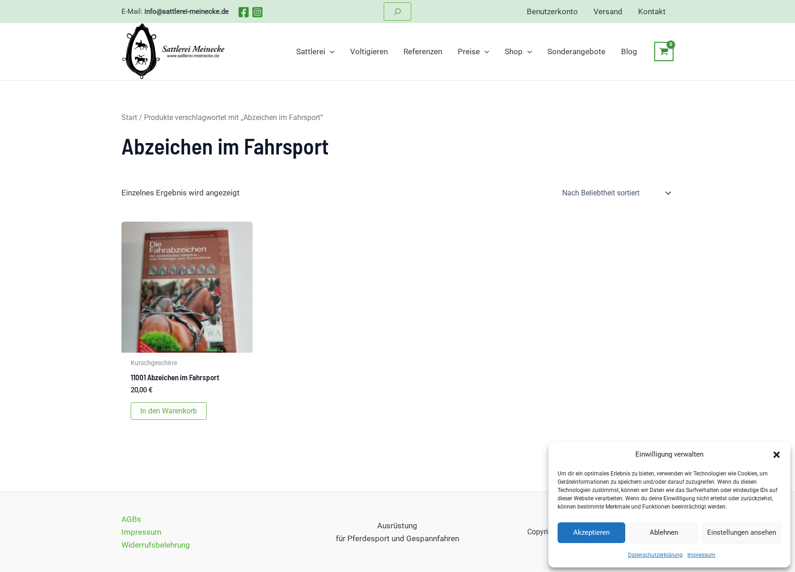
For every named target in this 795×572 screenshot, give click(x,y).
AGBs (131, 519)
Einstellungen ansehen (741, 532)
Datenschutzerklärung (655, 555)
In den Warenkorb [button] (168, 410)
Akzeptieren (591, 532)
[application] (329, 51)
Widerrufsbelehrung (155, 544)
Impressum (701, 555)
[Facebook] (243, 12)
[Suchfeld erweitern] (397, 11)
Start (129, 117)
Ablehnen (664, 532)
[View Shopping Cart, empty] (664, 51)
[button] (776, 454)
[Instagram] (257, 12)
